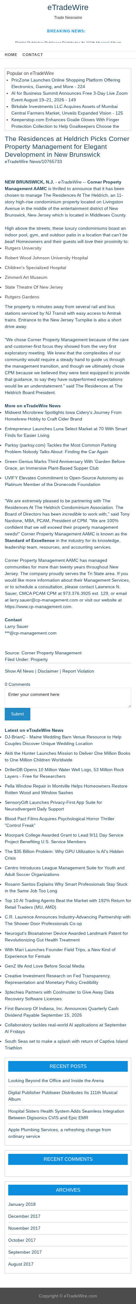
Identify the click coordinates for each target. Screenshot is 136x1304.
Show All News (19, 671)
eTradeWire (68, 7)
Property (39, 659)
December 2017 (24, 1216)
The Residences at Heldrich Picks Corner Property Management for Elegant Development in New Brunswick (67, 146)
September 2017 (25, 1252)
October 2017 (22, 1240)
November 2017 (24, 1228)
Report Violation (78, 671)
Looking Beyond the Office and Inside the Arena (56, 1080)
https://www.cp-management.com (38, 606)
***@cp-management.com (31, 632)
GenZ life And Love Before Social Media (44, 965)
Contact (32, 55)
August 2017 (21, 1264)
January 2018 (22, 1204)
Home (11, 55)
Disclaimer (48, 671)
